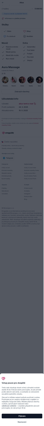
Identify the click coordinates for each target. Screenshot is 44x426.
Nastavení (22, 422)
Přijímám (22, 416)
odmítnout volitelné (9, 406)
